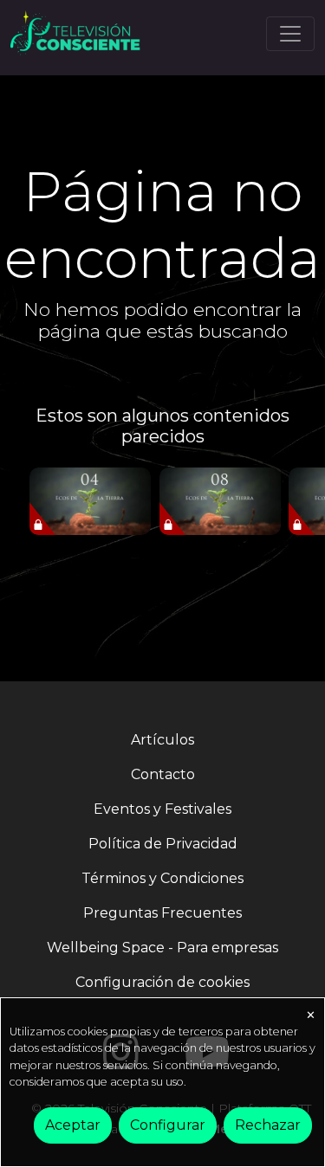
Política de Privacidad (162, 843)
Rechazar (268, 1125)
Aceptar (73, 1125)
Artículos (162, 740)
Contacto (163, 774)
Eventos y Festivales (162, 809)
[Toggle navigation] (290, 33)
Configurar (167, 1125)
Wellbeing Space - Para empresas (162, 947)
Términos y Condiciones (162, 878)
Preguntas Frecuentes (162, 913)
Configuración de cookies (162, 982)
